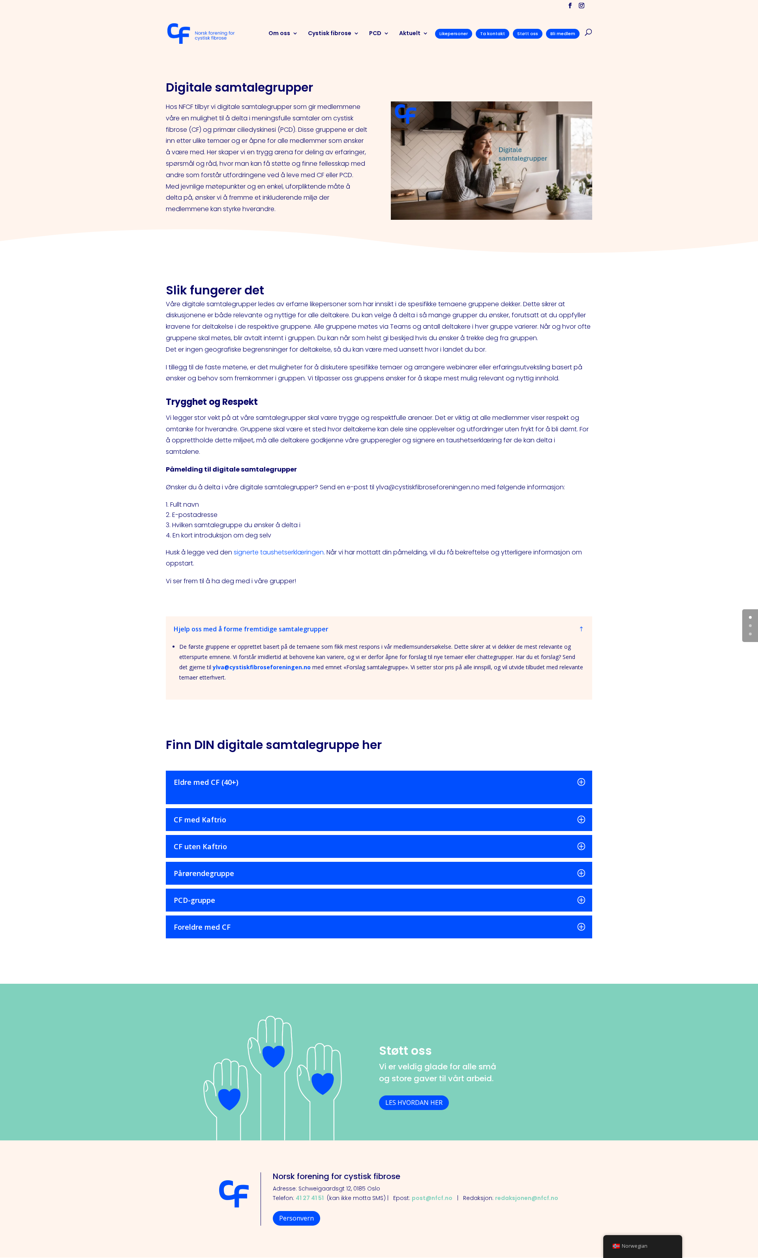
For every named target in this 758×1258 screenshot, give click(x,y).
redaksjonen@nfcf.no (526, 1198)
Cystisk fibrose (329, 33)
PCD (375, 33)
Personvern (296, 1218)
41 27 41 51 (310, 1198)
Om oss (279, 33)
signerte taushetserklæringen (278, 552)
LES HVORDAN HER (414, 1102)
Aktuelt (409, 33)
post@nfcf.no (432, 1198)
